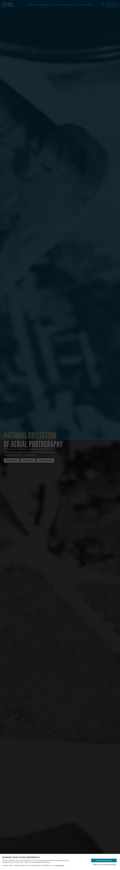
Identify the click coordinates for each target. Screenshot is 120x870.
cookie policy (59, 865)
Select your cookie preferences (104, 864)
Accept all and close (103, 860)
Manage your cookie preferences (21, 857)
